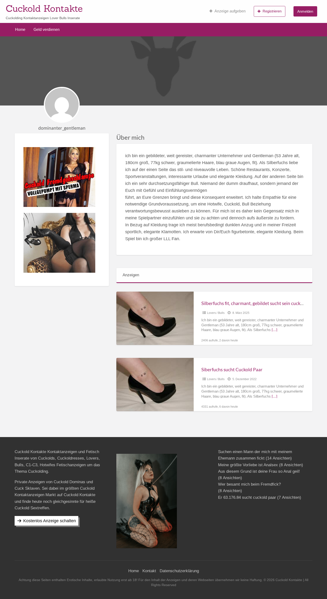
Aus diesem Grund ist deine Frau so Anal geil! (259, 471)
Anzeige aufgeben (230, 11)
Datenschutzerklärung (179, 571)
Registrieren (272, 11)
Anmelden (305, 11)
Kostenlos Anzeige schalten (49, 520)
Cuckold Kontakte (44, 8)
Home (20, 30)
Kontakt (149, 571)
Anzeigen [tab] (131, 275)
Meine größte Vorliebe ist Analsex (248, 465)
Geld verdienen (47, 30)
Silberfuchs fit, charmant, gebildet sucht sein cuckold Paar (259, 303)
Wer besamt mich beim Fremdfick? (249, 484)
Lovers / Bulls (216, 313)
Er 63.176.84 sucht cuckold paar (247, 497)
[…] (274, 330)
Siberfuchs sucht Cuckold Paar (232, 369)
